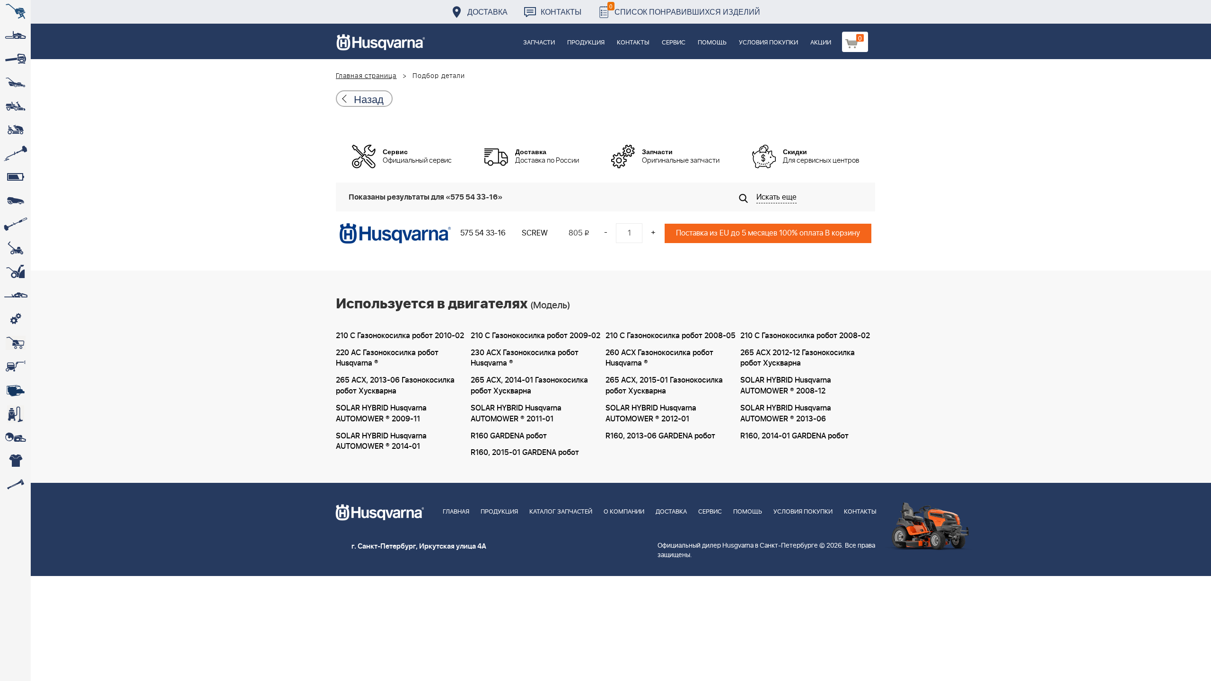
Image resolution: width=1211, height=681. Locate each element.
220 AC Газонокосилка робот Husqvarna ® (387, 358)
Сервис (673, 42)
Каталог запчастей (560, 511)
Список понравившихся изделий (684, 9)
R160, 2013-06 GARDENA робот (660, 436)
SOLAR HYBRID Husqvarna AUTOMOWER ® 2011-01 (516, 413)
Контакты (561, 11)
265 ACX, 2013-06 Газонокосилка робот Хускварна (395, 386)
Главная (456, 511)
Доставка (487, 11)
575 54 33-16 (483, 233)
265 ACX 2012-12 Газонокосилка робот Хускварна (797, 358)
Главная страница (366, 76)
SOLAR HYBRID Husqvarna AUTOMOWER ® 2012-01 (651, 413)
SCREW (535, 233)
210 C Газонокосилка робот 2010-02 (400, 335)
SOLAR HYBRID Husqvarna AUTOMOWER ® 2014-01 (381, 441)
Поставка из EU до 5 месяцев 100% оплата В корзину (768, 233)
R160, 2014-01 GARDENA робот (794, 436)
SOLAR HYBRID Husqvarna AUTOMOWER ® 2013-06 (785, 413)
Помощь (712, 42)
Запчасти (539, 42)
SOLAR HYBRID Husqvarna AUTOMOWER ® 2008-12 (785, 386)
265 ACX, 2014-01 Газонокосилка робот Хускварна (529, 386)
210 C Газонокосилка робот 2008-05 (671, 335)
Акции (820, 42)
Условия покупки (768, 42)
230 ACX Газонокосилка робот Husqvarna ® (525, 358)
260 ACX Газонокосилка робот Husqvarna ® (659, 358)
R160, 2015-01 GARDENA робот (525, 452)
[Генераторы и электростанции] (15, 343)
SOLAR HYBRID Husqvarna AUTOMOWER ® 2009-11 (381, 413)
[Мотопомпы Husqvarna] (15, 390)
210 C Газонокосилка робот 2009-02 (535, 335)
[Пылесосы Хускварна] (15, 414)
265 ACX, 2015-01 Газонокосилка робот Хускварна (664, 386)
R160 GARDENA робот (509, 436)
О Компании (624, 511)
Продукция (586, 42)
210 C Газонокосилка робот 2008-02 (805, 335)
